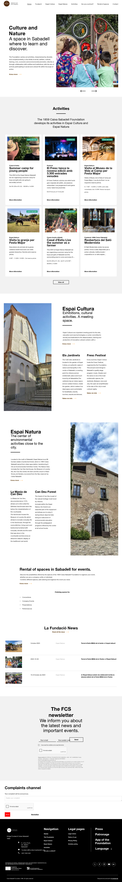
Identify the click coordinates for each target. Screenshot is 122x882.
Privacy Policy (72, 840)
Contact (115, 4)
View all (61, 282)
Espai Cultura (50, 4)
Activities (74, 4)
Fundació (38, 4)
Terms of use (72, 837)
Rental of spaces (103, 4)
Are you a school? (87, 4)
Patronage (102, 834)
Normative (35, 814)
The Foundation (49, 837)
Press (99, 829)
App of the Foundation (103, 841)
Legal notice (72, 834)
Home (29, 4)
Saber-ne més (67, 398)
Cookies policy (73, 844)
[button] (83, 90)
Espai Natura (63, 4)
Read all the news (58, 632)
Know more (13, 74)
